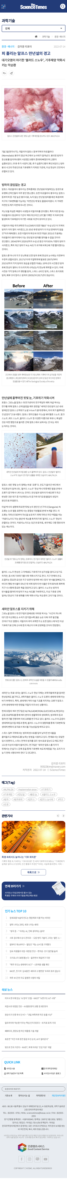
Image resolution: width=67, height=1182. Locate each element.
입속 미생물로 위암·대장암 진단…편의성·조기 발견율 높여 (34, 951)
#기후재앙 (7, 794)
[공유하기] (4, 73)
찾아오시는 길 (24, 1095)
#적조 (60, 799)
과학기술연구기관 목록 (14, 1073)
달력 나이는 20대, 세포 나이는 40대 (24, 924)
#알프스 (31, 799)
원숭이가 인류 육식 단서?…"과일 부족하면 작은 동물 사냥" (28, 1014)
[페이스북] (21, 1159)
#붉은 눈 (33, 794)
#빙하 (6, 799)
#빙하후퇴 (18, 799)
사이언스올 (10, 1068)
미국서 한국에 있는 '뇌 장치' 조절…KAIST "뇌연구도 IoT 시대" (30, 998)
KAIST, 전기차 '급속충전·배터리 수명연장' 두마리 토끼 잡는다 (35, 971)
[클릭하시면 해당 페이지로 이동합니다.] (33, 6)
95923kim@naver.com (52, 766)
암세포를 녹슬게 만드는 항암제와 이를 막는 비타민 (30, 917)
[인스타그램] (29, 1159)
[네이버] (37, 1159)
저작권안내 (40, 1095)
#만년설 (21, 794)
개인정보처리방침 (59, 1095)
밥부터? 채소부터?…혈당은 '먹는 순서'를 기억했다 (30, 944)
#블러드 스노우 (48, 794)
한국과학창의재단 (50, 1068)
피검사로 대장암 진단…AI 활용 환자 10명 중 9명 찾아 (26, 1006)
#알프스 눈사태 (46, 799)
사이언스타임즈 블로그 (52, 1073)
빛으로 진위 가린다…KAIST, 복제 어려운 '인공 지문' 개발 (28, 1047)
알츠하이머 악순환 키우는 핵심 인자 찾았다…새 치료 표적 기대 (30, 1022)
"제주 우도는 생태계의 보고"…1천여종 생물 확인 (29, 964)
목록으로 (31, 872)
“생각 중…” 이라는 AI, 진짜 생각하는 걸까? (27, 931)
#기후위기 (45, 789)
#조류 (6, 804)
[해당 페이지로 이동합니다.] (33, 837)
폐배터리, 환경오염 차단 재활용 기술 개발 (21, 1030)
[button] (58, 816)
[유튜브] (45, 1159)
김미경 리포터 (24, 46)
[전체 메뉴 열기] (3, 7)
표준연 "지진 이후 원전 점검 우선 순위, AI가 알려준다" (27, 1039)
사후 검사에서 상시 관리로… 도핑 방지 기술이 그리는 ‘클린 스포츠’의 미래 (36, 937)
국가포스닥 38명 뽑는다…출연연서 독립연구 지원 (30, 957)
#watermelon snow (27, 789)
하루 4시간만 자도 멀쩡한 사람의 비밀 (25, 977)
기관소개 (8, 1095)
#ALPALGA (8, 789)
